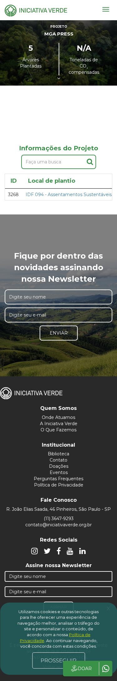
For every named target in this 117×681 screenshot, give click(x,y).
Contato (58, 460)
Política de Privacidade (58, 485)
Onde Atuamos (58, 417)
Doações (58, 466)
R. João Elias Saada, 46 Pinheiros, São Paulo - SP (58, 509)
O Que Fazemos (58, 430)
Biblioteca (58, 454)
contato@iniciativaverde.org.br (58, 525)
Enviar (59, 333)
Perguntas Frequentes (58, 478)
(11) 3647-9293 (59, 518)
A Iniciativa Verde (58, 423)
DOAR (85, 668)
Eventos (59, 472)
